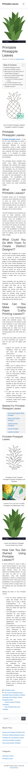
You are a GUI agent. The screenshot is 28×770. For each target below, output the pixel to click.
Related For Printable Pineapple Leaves (15, 80)
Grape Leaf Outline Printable (14, 419)
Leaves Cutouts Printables (13, 424)
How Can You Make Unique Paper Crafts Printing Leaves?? (14, 76)
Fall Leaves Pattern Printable (11, 743)
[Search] (23, 718)
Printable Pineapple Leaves (12, 67)
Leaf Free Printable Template (11, 740)
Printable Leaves (10, 4)
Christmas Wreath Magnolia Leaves (13, 735)
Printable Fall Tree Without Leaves (13, 737)
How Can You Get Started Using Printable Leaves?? (14, 85)
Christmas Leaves (8, 756)
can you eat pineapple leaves (13, 692)
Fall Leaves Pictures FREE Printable (16, 414)
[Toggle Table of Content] (22, 65)
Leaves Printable (13, 428)
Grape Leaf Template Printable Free (13, 732)
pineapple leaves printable (10, 695)
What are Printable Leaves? (12, 69)
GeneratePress (14, 767)
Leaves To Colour (13, 432)
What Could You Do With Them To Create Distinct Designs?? (14, 72)
